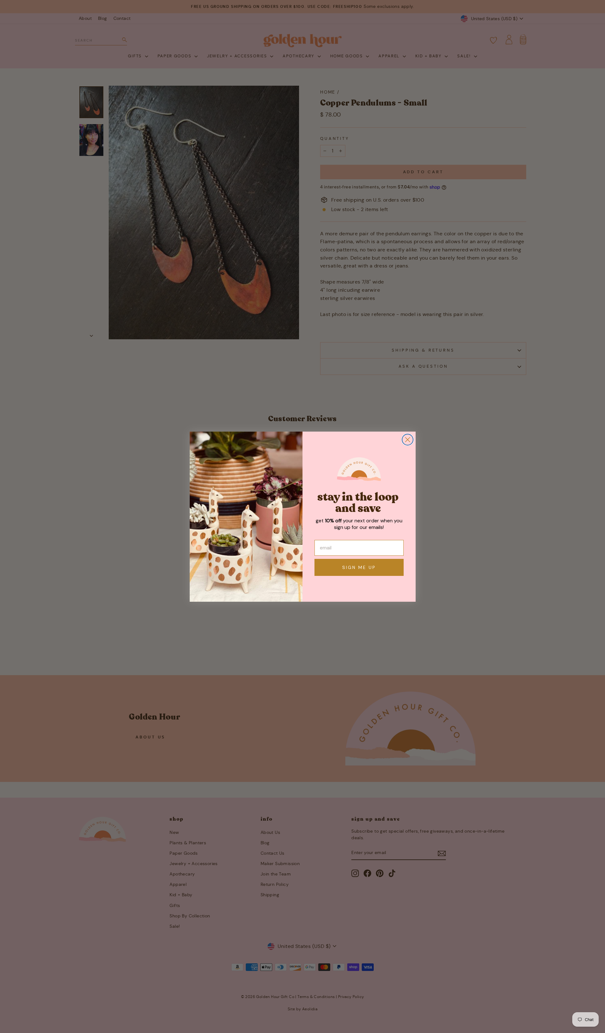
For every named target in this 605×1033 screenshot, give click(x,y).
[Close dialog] (407, 439)
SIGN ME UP (359, 567)
